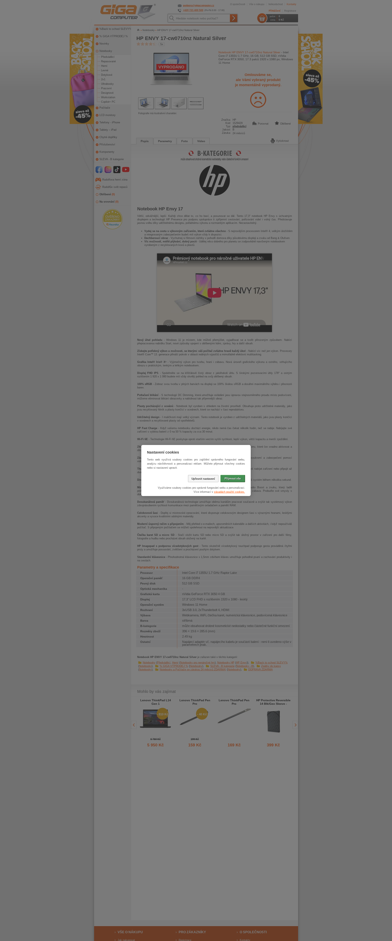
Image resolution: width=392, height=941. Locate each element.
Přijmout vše (233, 478)
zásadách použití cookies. (229, 491)
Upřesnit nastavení (203, 478)
